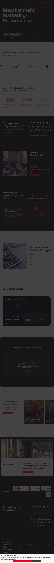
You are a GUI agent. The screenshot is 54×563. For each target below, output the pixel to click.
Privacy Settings (4, 559)
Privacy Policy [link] (15, 559)
